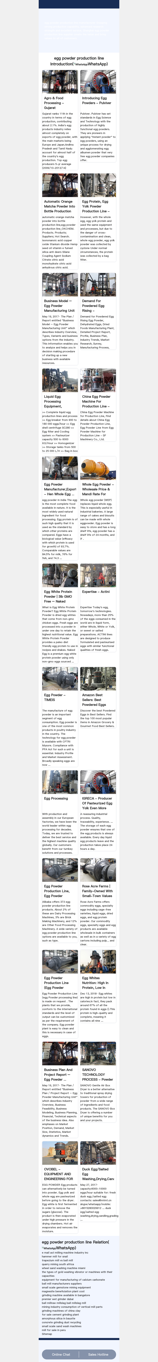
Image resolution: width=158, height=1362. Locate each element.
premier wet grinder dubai (58, 1299)
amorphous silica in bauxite (58, 1318)
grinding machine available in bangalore (66, 1295)
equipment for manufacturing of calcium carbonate (73, 1280)
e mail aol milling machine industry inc (65, 1252)
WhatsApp (97, 64)
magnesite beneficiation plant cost (63, 1291)
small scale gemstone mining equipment (66, 1287)
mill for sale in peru (54, 1330)
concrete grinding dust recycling (61, 1322)
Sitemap (47, 1334)
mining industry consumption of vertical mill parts (72, 1307)
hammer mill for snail (55, 1256)
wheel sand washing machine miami (63, 1268)
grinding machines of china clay (61, 1311)
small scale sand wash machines (61, 1326)
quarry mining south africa (58, 1264)
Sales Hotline (98, 1354)
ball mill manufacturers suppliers (62, 1283)
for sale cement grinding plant (60, 1314)
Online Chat (61, 1354)
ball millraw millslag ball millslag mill (64, 1303)
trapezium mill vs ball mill (57, 1260)
